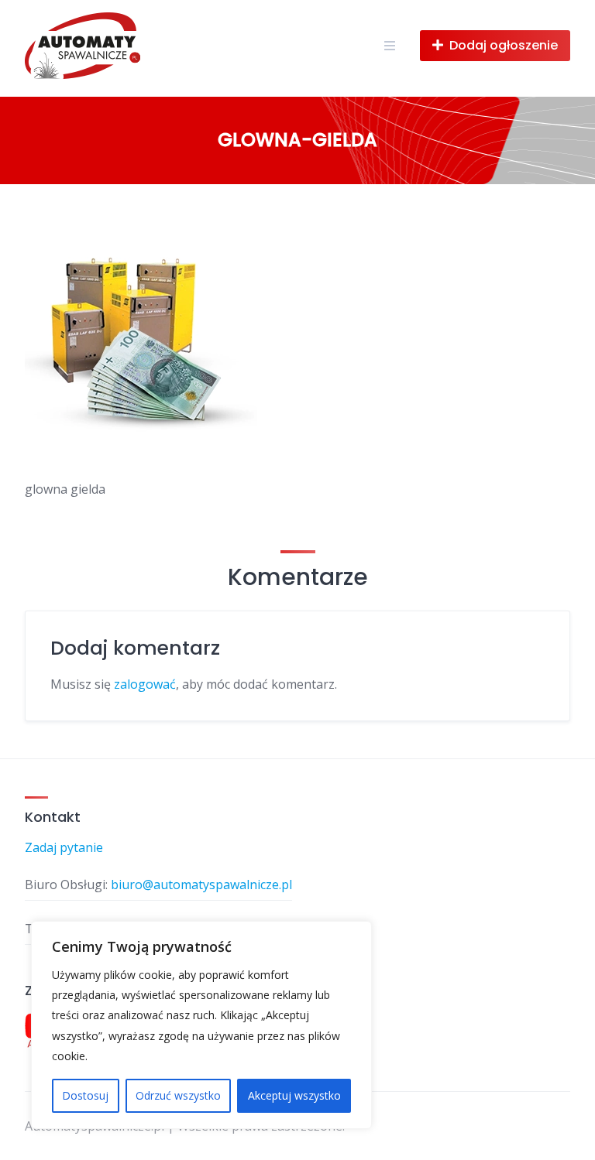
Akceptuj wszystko (294, 1095)
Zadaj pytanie (64, 847)
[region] (201, 1025)
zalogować (145, 684)
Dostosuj (85, 1095)
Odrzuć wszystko (178, 1095)
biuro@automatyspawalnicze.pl (201, 884)
